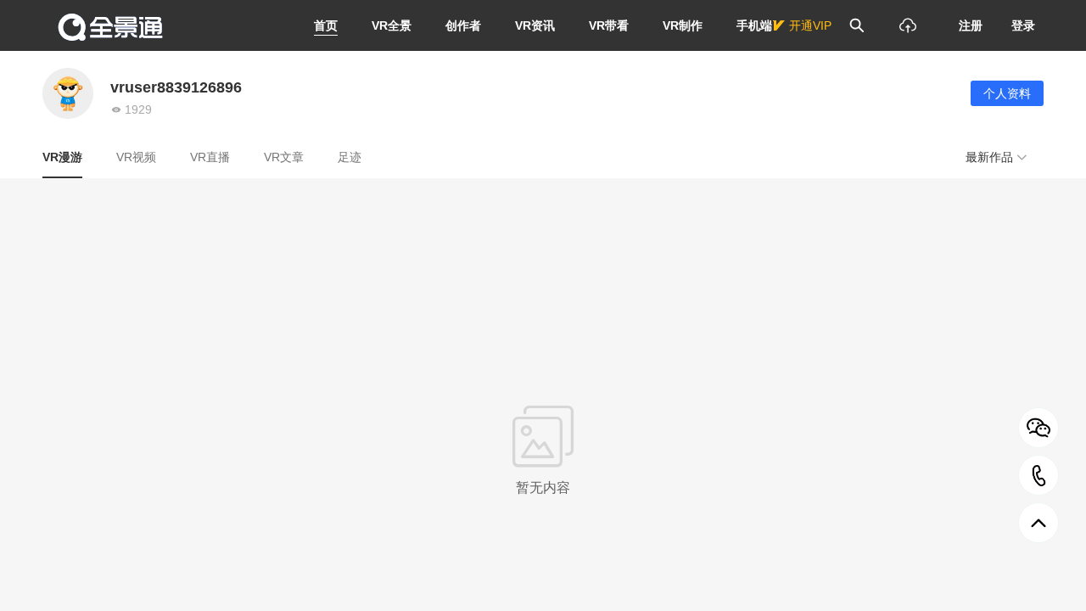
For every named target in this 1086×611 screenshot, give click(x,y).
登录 (1023, 25)
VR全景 (391, 25)
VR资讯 (535, 25)
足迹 (349, 157)
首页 (326, 25)
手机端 (754, 25)
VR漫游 (62, 157)
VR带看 (609, 25)
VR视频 (136, 157)
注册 (970, 25)
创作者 (463, 25)
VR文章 (284, 157)
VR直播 (210, 157)
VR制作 (683, 25)
